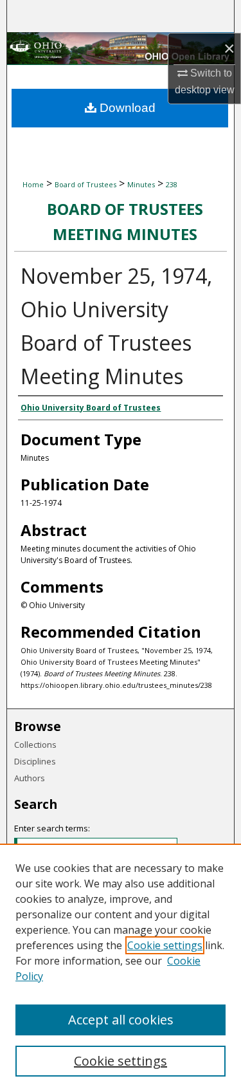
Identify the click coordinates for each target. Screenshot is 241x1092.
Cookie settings (164, 945)
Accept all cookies (121, 1019)
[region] (120, 968)
